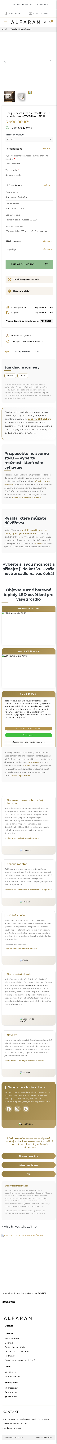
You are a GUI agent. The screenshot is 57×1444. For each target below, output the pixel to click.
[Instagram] (17, 1108)
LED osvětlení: (13, 215)
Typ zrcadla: (12, 170)
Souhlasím (28, 735)
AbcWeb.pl (48, 1437)
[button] (46, 22)
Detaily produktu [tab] (22, 351)
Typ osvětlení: (12, 203)
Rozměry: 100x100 (15, 135)
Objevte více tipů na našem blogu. (21, 948)
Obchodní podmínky (28, 1156)
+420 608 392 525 (18, 1423)
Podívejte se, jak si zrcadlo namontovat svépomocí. (29, 890)
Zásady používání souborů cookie (28, 742)
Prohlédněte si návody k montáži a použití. (25, 1061)
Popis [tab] (6, 351)
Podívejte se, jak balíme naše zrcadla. (22, 838)
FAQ (29, 1174)
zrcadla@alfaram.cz (21, 775)
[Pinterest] (26, 1108)
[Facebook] (8, 1108)
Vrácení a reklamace (28, 1165)
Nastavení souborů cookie (28, 728)
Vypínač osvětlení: (15, 226)
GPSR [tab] (38, 351)
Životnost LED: (13, 192)
